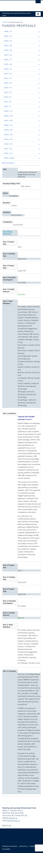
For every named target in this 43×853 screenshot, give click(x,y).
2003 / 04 (8, 139)
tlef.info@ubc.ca (13, 820)
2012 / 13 (7, 97)
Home (5, 22)
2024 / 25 (8, 41)
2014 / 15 (7, 88)
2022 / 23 (8, 50)
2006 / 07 (8, 125)
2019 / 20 (8, 64)
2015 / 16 (7, 83)
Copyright (33, 846)
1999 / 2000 (9, 158)
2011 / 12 (7, 102)
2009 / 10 (8, 111)
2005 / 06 (8, 130)
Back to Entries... (8, 163)
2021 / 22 (8, 55)
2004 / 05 (8, 134)
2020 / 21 (8, 59)
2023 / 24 (8, 45)
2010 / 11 (7, 106)
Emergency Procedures (9, 846)
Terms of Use (23, 846)
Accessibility (6, 849)
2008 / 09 (8, 116)
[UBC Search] (38, 2)
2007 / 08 (8, 120)
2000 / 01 (8, 153)
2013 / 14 (7, 92)
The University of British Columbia (15, 4)
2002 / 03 (8, 144)
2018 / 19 (8, 69)
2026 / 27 (8, 31)
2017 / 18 (7, 74)
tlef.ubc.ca (13, 818)
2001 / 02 (8, 149)
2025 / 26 (8, 36)
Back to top (7, 825)
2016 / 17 (7, 78)
